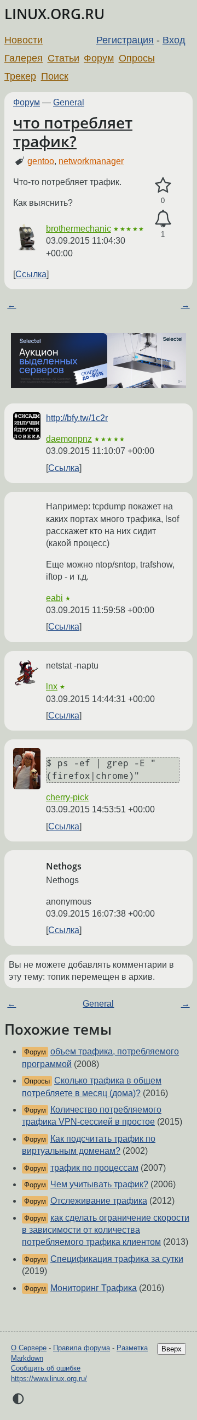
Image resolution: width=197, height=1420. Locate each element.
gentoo (40, 161)
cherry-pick (67, 797)
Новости (23, 40)
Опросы (137, 58)
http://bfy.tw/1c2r (77, 418)
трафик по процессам (94, 1167)
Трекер (20, 76)
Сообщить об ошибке (45, 1368)
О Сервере (29, 1348)
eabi (54, 598)
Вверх (171, 1349)
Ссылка (31, 274)
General (68, 102)
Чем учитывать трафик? (99, 1184)
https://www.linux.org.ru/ (49, 1378)
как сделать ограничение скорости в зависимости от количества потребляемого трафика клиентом (105, 1230)
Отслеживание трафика (98, 1200)
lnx (51, 686)
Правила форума (81, 1348)
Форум (99, 58)
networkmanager (91, 161)
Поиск (54, 76)
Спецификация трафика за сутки (116, 1259)
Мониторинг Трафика (93, 1288)
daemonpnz (69, 439)
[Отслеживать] (162, 219)
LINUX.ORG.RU (54, 14)
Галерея (23, 58)
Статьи (63, 58)
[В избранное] (162, 185)
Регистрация (125, 40)
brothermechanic (78, 228)
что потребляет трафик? (72, 131)
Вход (174, 40)
